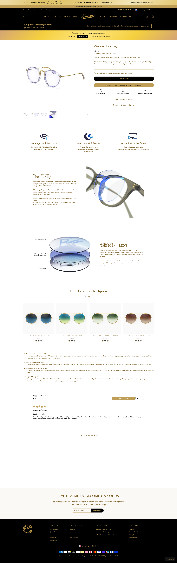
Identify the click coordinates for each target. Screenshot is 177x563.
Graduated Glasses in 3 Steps (103, 529)
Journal (53, 10)
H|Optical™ (52, 532)
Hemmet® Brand (54, 529)
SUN (54, 16)
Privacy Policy (132, 534)
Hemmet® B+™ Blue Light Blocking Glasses (107, 532)
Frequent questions (74, 534)
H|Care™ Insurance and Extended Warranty (107, 534)
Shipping (102, 53)
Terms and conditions (134, 532)
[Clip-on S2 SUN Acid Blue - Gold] (69, 340)
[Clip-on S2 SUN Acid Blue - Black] (72, 340)
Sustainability (53, 537)
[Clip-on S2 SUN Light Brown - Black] (138, 340)
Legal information (133, 537)
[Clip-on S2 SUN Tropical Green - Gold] (103, 340)
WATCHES (104, 16)
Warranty (48, 10)
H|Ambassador (53, 540)
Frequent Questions (39, 10)
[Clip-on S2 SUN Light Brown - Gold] (136, 340)
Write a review (123, 398)
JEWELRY (113, 16)
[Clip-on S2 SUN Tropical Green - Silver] (108, 340)
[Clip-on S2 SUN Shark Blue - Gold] (36, 340)
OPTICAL (46, 16)
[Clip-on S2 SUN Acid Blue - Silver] (74, 340)
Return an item (73, 532)
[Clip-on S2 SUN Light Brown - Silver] (141, 340)
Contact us (72, 529)
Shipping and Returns (124, 99)
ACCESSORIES (125, 16)
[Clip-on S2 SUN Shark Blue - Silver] (41, 340)
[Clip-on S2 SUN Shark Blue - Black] (39, 340)
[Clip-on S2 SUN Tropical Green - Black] (105, 340)
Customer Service (27, 10)
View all (88, 296)
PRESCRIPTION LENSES (68, 16)
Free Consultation (74, 537)
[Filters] (137, 398)
